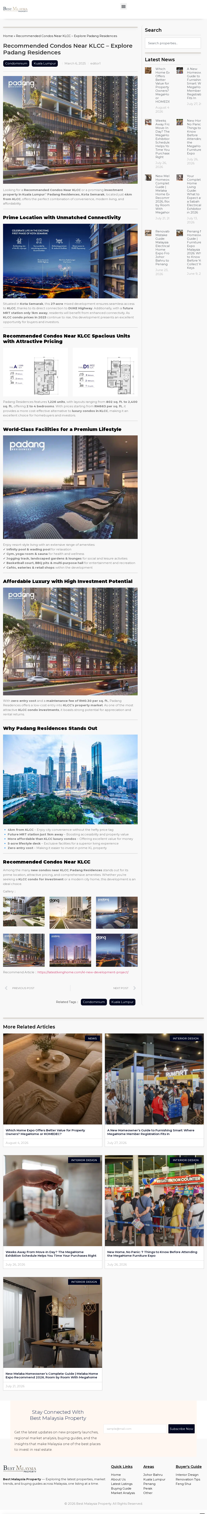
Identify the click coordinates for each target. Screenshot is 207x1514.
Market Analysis (123, 1493)
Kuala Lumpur (45, 63)
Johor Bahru (153, 1475)
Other (147, 1493)
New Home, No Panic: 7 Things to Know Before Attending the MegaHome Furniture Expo (196, 137)
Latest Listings (121, 1484)
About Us (118, 1479)
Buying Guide (121, 1488)
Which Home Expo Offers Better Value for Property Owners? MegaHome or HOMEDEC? (164, 85)
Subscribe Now (181, 1429)
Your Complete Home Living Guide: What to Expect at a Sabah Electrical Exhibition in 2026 (195, 194)
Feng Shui (183, 1484)
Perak (147, 1488)
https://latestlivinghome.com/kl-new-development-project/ (83, 972)
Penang (149, 1484)
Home (8, 36)
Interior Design (187, 1475)
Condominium (16, 63)
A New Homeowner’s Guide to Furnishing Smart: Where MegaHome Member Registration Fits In (150, 1132)
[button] (123, 6)
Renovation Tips (188, 1479)
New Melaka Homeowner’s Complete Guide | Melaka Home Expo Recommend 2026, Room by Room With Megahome (166, 194)
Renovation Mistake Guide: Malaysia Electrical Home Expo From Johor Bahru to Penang (164, 247)
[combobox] (173, 43)
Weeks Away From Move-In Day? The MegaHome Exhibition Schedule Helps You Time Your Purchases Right (164, 139)
